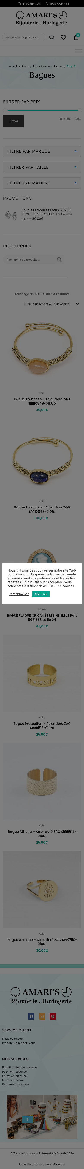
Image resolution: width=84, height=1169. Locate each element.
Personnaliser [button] (19, 594)
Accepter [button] (41, 594)
